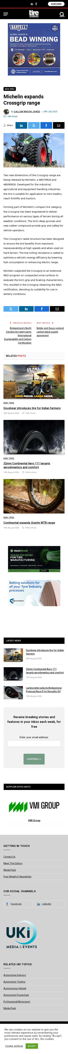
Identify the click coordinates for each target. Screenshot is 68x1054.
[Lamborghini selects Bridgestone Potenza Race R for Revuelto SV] (13, 692)
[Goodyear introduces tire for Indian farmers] (34, 381)
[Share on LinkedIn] (21, 125)
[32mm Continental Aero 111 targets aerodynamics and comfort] (34, 437)
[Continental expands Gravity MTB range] (34, 496)
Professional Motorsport (16, 1002)
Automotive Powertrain (16, 995)
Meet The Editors (12, 863)
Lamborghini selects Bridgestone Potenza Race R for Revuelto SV (44, 689)
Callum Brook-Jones (27, 111)
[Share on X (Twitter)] (34, 125)
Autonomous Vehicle (14, 988)
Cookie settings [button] (14, 1046)
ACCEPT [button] (32, 1046)
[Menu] (5, 14)
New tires (9, 89)
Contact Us (9, 857)
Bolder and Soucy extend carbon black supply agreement (50, 331)
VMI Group (34, 820)
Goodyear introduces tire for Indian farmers (32, 408)
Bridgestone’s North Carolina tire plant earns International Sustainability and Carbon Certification (17, 335)
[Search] (62, 14)
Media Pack (9, 870)
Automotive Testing (14, 982)
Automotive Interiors (14, 975)
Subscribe (56, 3)
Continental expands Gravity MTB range (29, 523)
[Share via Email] (59, 125)
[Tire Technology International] (34, 14)
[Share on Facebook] (46, 125)
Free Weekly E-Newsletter (17, 877)
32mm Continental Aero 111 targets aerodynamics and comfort (26, 465)
